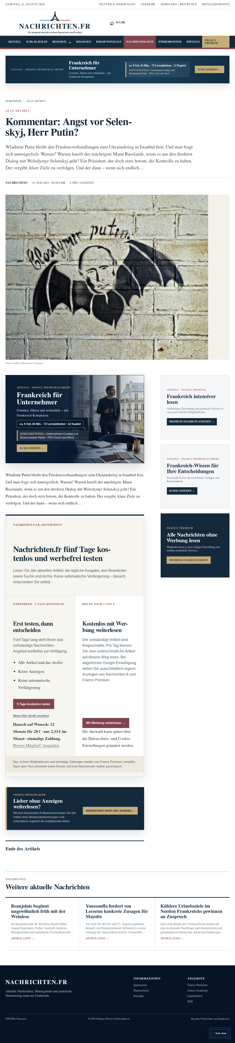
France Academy (197, 990)
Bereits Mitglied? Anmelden (36, 745)
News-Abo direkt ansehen (31, 715)
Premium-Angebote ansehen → (191, 421)
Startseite (14, 101)
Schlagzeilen (37, 41)
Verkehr (148, 4)
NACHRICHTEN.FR (37, 981)
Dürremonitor (169, 41)
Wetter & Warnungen (117, 4)
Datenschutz (141, 990)
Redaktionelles (108, 41)
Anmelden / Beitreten (178, 4)
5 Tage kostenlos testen (33, 704)
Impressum (140, 985)
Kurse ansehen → (182, 491)
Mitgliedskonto (215, 4)
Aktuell (14, 41)
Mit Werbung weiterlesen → (105, 723)
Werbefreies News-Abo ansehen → (110, 810)
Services (193, 41)
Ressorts (62, 42)
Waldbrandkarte (139, 41)
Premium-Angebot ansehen (188, 560)
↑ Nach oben (220, 1033)
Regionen (83, 41)
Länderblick (195, 996)
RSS (190, 1001)
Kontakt (139, 996)
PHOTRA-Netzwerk (16, 1018)
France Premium (211, 41)
